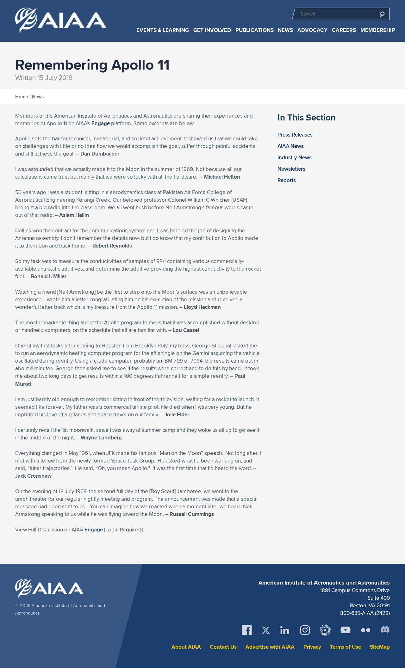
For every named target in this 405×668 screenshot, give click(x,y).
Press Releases (295, 134)
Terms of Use (345, 647)
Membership (377, 30)
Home (21, 96)
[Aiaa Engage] (325, 630)
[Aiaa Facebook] (246, 630)
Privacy (312, 647)
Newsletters (291, 169)
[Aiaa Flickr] (365, 630)
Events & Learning (162, 30)
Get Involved (212, 30)
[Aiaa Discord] (385, 630)
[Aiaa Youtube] (345, 630)
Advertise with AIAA (270, 647)
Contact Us (223, 647)
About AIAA (186, 647)
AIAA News (290, 146)
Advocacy (312, 30)
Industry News (294, 157)
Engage (100, 123)
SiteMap (380, 647)
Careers (344, 30)
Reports (286, 180)
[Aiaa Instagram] (305, 630)
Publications (254, 30)
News (285, 30)
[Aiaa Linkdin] (284, 630)
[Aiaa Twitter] (266, 630)
